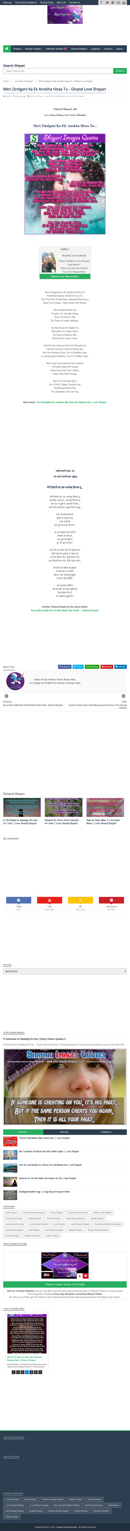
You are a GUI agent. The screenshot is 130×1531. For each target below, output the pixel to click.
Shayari (17, 48)
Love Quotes (59, 1224)
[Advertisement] (65, 36)
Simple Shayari (12, 1235)
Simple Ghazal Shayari (98, 1230)
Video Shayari (52, 1235)
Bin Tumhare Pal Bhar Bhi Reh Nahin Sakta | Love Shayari (49, 1151)
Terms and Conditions (26, 2)
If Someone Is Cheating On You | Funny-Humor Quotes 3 (34, 1039)
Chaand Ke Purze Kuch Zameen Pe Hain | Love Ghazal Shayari (62, 821)
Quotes (108, 48)
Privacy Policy (47, 2)
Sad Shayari (34, 1230)
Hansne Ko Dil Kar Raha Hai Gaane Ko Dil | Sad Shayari (47, 1178)
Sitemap (7, 2)
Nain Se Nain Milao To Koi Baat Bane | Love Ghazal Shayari (103, 821)
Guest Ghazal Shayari (55, 96)
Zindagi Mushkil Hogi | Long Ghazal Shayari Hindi (44, 1191)
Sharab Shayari (75, 1230)
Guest (119, 48)
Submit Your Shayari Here (65, 276)
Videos (28, 55)
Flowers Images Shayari (34, 1212)
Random (64, 1132)
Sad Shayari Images (54, 1230)
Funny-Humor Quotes (78, 1212)
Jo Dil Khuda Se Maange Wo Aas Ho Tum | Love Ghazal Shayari (20, 821)
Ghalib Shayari (34, 1218)
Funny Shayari (56, 1212)
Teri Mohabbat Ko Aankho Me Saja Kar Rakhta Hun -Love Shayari (71, 402)
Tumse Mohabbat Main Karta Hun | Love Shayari (44, 1137)
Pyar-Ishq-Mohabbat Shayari (108, 1224)
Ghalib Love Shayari (102, 1212)
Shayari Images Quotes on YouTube (65, 1284)
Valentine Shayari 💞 (56, 48)
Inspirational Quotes (15, 1224)
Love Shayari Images (80, 1224)
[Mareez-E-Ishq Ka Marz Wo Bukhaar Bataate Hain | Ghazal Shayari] (27, 1333)
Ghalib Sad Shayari (14, 1218)
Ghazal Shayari (78, 48)
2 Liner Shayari (12, 1499)
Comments (105, 1132)
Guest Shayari (97, 1218)
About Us (61, 2)
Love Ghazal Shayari (75, 96)
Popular (22, 1132)
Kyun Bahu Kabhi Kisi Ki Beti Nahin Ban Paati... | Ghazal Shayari (65, 610)
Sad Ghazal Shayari (14, 1230)
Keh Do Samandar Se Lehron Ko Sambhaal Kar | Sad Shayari (50, 1164)
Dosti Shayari (12, 1212)
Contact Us (74, 2)
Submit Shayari (13, 55)
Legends (95, 48)
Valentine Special (32, 1235)
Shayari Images (33, 48)
